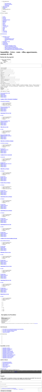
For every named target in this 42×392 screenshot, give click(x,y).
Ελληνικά (4, 17)
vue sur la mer (8, 84)
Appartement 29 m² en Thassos (6, 196)
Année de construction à (4, 80)
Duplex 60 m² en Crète (4, 294)
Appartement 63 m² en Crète (5, 224)
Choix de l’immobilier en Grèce (10, 45)
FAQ (6, 40)
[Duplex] (6, 62)
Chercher (2, 88)
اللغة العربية (5, 31)
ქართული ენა (5, 25)
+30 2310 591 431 (6, 6)
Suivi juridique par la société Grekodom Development (14, 49)
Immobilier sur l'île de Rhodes (8, 351)
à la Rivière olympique (4, 143)
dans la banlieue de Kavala (5, 240)
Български (5, 20)
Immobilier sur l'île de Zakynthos (8, 352)
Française (4, 24)
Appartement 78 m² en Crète (5, 113)
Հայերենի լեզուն (6, 19)
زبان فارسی (5, 26)
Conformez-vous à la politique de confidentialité (9, 388)
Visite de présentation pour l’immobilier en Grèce (13, 48)
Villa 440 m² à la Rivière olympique (6, 140)
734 (3, 307)
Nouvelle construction (4, 86)
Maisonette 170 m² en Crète (5, 252)
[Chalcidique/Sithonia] (5, 320)
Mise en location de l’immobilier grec (11, 47)
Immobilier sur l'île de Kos (7, 357)
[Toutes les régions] (5, 318)
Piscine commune (36, 84)
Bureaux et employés (8, 4)
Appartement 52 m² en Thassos (6, 210)
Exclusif (5, 87)
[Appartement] (6, 61)
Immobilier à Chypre (6, 41)
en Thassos (2, 170)
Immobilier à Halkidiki (6, 349)
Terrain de (2, 81)
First (3, 309)
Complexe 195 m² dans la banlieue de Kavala (8, 238)
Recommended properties (7, 362)
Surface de (2, 72)
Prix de (1, 70)
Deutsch (4, 22)
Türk (3, 29)
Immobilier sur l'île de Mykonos (8, 355)
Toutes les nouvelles (6, 332)
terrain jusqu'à (2, 82)
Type (1, 62)
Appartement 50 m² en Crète (5, 280)
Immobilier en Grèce (6, 36)
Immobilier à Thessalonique (7, 348)
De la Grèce (7, 37)
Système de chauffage (24, 84)
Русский (4, 18)
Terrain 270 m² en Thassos (5, 182)
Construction (5, 42)
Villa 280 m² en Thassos (4, 168)
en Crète (1, 115)
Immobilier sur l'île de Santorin (8, 356)
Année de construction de (4, 79)
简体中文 (4, 21)
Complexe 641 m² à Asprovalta (6, 154)
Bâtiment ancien (22, 86)
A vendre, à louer (3, 59)
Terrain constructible (29, 86)
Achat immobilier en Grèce (9, 38)
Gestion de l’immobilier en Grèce (10, 46)
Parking (14, 84)
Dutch (4, 23)
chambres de (2, 76)
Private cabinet (5, 366)
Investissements (5, 43)
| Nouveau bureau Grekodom (10, 330)
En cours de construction (13, 86)
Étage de (1, 74)
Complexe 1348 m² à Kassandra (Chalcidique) (8, 99)
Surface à (2, 73)
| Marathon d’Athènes (8, 331)
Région (1, 63)
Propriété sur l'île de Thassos (7, 353)
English (4, 16)
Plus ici (16, 371)
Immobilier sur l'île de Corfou (8, 350)
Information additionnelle (9, 39)
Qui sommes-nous (8, 3)
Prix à (1, 71)
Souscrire (3, 322)
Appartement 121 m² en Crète (6, 266)
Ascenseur (3, 84)
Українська (5, 30)
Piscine (30, 84)
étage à (1, 75)
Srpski (4, 28)
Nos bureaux (7, 5)
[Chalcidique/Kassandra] (5, 319)
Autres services (5, 44)
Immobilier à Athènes (6, 347)
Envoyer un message (6, 390)
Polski (4, 27)
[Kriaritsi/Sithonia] (5, 321)
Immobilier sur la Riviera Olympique (9, 354)
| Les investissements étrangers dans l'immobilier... (13, 329)
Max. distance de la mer (4, 83)
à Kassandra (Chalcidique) (5, 101)
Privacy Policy (36, 323)
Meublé (18, 84)
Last (3, 310)
